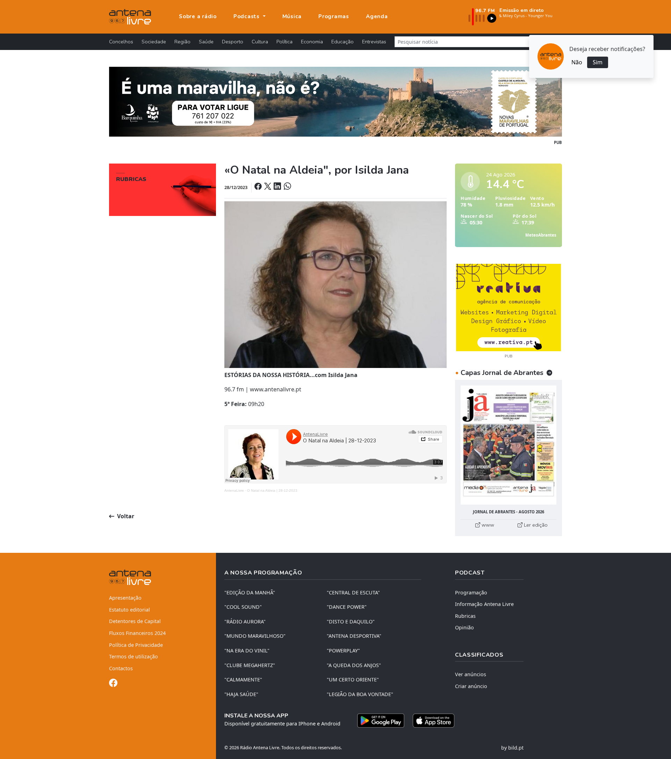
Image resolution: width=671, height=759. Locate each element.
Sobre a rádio (198, 16)
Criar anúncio (471, 686)
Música (292, 16)
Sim (598, 62)
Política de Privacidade (136, 645)
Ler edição (535, 524)
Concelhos (121, 41)
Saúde (206, 41)
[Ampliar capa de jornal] (508, 445)
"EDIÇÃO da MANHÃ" (249, 592)
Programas (333, 16)
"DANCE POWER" (347, 606)
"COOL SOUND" (243, 606)
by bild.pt (512, 747)
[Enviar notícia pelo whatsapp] (286, 187)
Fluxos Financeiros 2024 (137, 633)
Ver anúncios (470, 674)
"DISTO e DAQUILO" (351, 621)
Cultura (260, 41)
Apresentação (125, 597)
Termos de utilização (133, 656)
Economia (312, 41)
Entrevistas (374, 41)
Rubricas (465, 616)
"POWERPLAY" (343, 650)
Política (284, 41)
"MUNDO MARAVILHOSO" (255, 635)
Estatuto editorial (129, 609)
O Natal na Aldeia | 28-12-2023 (272, 490)
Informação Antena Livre (484, 604)
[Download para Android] (380, 721)
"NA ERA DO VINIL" (246, 650)
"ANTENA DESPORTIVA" (354, 635)
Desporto (232, 41)
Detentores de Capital (135, 621)
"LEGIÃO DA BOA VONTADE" (360, 694)
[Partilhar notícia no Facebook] (258, 187)
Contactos (121, 668)
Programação (471, 592)
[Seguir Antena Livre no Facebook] (113, 684)
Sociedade (154, 41)
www (487, 524)
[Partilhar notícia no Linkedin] (278, 187)
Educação (342, 41)
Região (182, 41)
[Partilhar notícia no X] (268, 187)
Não (576, 62)
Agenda (377, 16)
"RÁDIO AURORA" (245, 621)
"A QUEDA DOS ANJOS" (354, 665)
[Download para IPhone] (433, 721)
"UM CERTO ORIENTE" (353, 679)
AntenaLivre (234, 490)
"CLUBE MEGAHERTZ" (249, 665)
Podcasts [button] (247, 16)
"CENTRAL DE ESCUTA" (353, 592)
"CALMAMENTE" (243, 679)
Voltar (125, 516)
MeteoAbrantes (540, 235)
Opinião (464, 627)
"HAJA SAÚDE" (241, 694)
